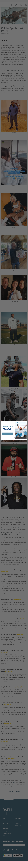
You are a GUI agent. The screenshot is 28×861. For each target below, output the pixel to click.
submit (7, 434)
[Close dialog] (26, 422)
